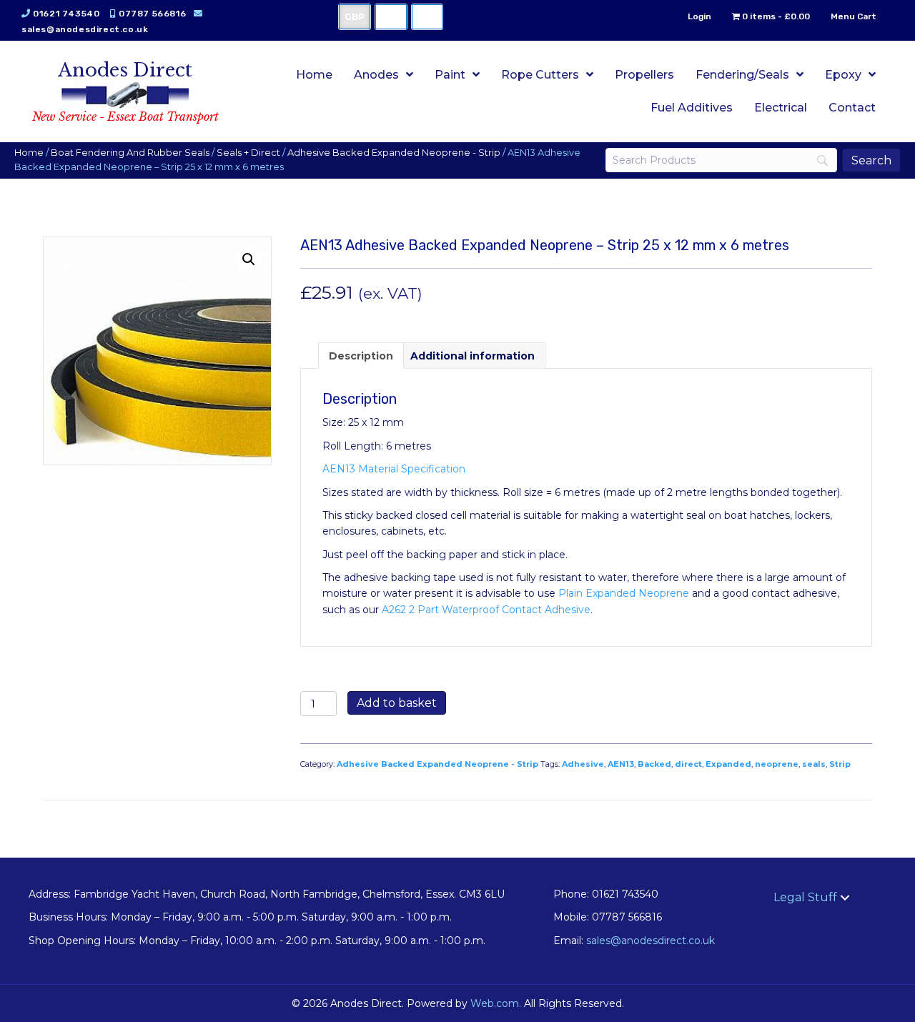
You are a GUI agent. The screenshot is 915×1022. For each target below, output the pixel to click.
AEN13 (621, 764)
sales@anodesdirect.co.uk (84, 29)
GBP (355, 16)
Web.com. (495, 1003)
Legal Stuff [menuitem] (805, 897)
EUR (427, 16)
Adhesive (583, 764)
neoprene (776, 764)
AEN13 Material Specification (393, 468)
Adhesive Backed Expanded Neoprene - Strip (393, 152)
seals (814, 764)
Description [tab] (361, 355)
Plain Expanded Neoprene (623, 593)
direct (688, 764)
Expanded (728, 764)
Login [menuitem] (699, 16)
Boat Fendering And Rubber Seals (130, 152)
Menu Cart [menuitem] (853, 16)
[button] (249, 259)
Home (29, 152)
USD (391, 16)
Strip (840, 764)
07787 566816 (152, 14)
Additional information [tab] (472, 355)
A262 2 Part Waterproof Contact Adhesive (486, 609)
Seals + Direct (248, 152)
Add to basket (397, 703)
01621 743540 (66, 14)
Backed (654, 764)
